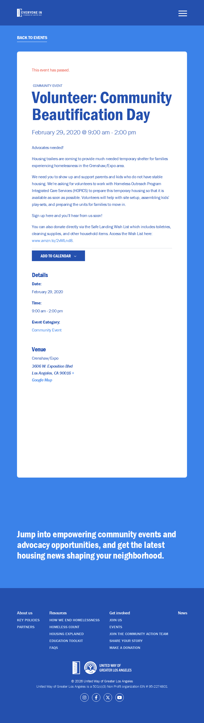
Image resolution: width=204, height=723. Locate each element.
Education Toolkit (66, 640)
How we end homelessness (74, 620)
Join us (115, 620)
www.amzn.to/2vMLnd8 (52, 240)
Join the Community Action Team (138, 633)
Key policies (28, 620)
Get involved (119, 612)
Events (115, 626)
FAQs (53, 647)
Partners (26, 626)
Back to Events (32, 37)
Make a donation (124, 647)
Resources (58, 612)
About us (24, 612)
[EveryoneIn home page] (29, 12)
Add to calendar (56, 255)
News (182, 612)
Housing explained (66, 633)
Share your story (126, 640)
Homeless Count (64, 626)
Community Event (47, 330)
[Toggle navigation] (182, 14)
